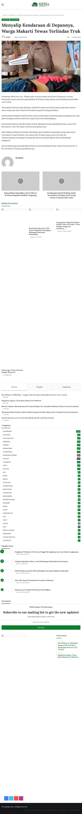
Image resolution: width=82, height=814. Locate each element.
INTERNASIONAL (9, 499)
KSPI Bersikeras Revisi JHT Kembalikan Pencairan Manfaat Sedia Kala (41, 571)
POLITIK (6, 469)
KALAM (5, 523)
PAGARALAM (7, 493)
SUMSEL (6, 445)
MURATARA (7, 533)
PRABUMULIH (8, 513)
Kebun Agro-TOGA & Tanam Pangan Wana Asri (12, 371)
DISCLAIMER (52, 810)
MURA (5, 506)
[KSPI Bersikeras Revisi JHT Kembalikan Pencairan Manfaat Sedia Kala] (7, 574)
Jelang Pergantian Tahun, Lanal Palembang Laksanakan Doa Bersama (41, 561)
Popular (40, 387)
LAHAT (5, 510)
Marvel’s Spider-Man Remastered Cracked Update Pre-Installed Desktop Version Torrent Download (40, 406)
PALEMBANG (15, 19)
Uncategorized (8, 438)
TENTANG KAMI (74, 810)
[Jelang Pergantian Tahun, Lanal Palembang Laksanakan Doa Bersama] (7, 564)
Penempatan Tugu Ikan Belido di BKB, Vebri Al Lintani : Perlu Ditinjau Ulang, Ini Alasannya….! (68, 225)
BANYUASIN (7, 489)
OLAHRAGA (7, 462)
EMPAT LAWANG (8, 530)
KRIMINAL (12, 15)
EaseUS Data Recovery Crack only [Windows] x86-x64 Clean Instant (28, 418)
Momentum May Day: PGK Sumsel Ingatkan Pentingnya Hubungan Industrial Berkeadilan (40, 231)
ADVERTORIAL (8, 486)
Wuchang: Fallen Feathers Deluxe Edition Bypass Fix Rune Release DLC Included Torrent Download (40, 412)
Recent (14, 387)
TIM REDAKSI (63, 810)
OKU (4, 527)
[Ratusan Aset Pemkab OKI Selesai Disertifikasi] (7, 593)
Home (5, 15)
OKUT (5, 520)
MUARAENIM (7, 496)
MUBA (5, 476)
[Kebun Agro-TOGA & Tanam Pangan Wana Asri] (14, 288)
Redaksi (7, 37)
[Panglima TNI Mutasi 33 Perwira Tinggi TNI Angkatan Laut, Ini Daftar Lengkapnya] (7, 555)
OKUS (5, 465)
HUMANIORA (7, 452)
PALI (4, 516)
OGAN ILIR (6, 482)
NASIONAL (6, 435)
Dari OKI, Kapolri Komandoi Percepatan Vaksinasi (34, 580)
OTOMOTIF (7, 540)
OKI (4, 472)
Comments (66, 387)
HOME (27, 810)
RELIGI (5, 479)
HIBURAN (6, 503)
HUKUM (6, 458)
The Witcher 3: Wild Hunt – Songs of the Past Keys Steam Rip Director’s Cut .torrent (34, 395)
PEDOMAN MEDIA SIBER (38, 810)
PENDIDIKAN (7, 448)
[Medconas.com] (41, 4)
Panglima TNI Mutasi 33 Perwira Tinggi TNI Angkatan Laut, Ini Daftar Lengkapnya (46, 552)
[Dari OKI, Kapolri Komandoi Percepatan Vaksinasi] (7, 583)
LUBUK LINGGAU (9, 537)
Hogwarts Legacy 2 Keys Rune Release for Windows (21, 401)
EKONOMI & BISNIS (10, 455)
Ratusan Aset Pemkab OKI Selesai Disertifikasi (32, 590)
